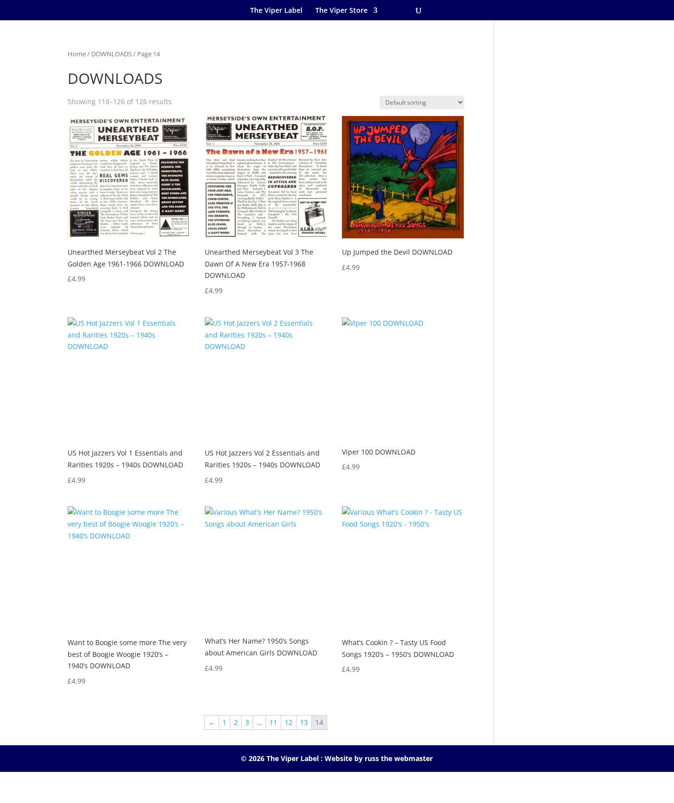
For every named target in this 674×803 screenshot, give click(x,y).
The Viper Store (341, 10)
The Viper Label (276, 10)
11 (273, 722)
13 (304, 722)
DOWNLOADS (111, 53)
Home (77, 53)
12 (289, 722)
